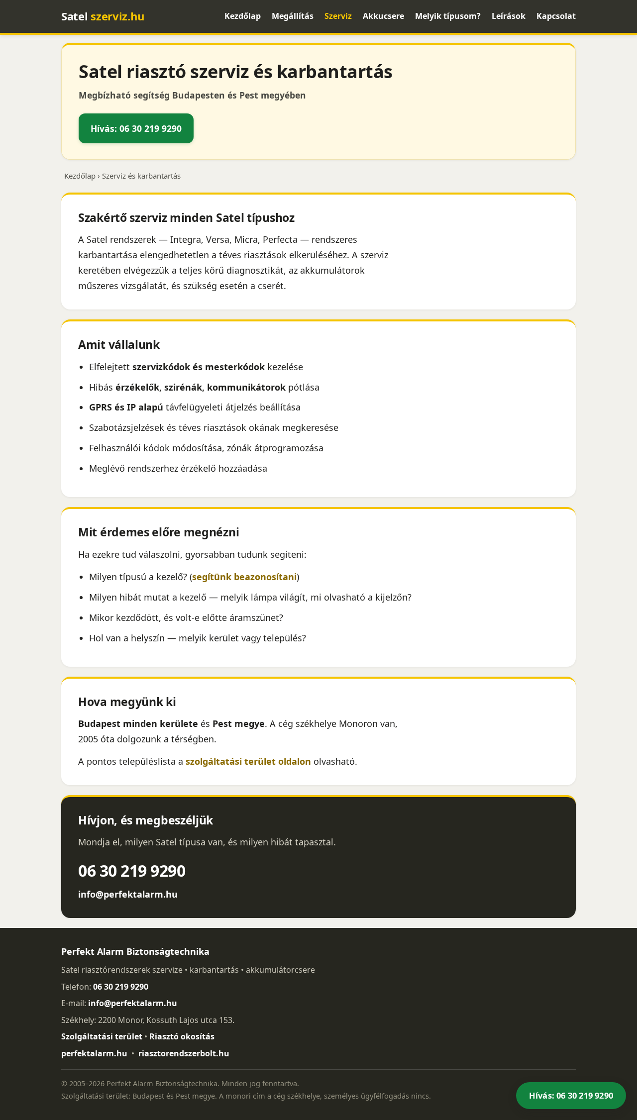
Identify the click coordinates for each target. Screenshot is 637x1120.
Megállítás (293, 15)
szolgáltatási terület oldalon (248, 761)
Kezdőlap (242, 15)
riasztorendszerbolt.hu (183, 1053)
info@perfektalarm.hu (128, 894)
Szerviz (338, 15)
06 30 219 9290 (131, 870)
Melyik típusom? (448, 15)
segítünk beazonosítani (244, 577)
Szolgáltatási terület (101, 1036)
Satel (102, 15)
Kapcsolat (556, 15)
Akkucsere (383, 15)
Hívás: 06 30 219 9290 (136, 128)
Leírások (509, 15)
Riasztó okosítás (181, 1036)
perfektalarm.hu (94, 1053)
